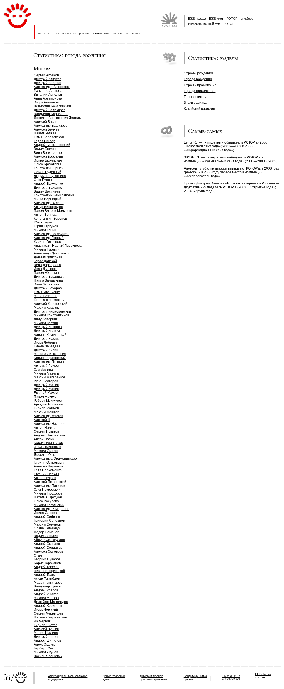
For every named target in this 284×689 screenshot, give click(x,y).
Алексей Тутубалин (199, 168)
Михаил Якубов (46, 652)
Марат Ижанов (45, 296)
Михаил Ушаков (46, 598)
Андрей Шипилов (47, 641)
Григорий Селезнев (49, 520)
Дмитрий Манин (46, 389)
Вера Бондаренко (48, 153)
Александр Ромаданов (51, 509)
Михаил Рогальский (49, 505)
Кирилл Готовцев (47, 242)
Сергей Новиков (46, 431)
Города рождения (198, 79)
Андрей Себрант (47, 517)
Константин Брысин (49, 168)
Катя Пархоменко (48, 470)
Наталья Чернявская (50, 617)
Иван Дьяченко (45, 269)
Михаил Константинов (51, 315)
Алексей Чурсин (46, 629)
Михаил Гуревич (46, 249)
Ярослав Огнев (45, 455)
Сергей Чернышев (48, 613)
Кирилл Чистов (45, 625)
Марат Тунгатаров (48, 582)
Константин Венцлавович (54, 195)
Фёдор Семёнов (46, 532)
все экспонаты (65, 33)
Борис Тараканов (47, 563)
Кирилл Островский (49, 462)
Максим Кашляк (46, 308)
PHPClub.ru (263, 674)
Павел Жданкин (46, 273)
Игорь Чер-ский (46, 610)
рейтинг (84, 33)
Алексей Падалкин (48, 466)
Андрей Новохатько (49, 435)
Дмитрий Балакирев (49, 110)
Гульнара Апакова (48, 91)
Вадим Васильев (47, 191)
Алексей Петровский (50, 482)
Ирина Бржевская (48, 160)
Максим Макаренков (49, 377)
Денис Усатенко (114, 676)
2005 (249, 146)
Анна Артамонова (48, 98)
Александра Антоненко (52, 87)
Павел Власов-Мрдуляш (53, 211)
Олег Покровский (47, 490)
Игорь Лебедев (45, 342)
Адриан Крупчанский (50, 335)
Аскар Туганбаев (47, 579)
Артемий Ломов (46, 366)
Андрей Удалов (46, 590)
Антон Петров (45, 478)
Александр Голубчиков (51, 234)
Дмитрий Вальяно (48, 187)
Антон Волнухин (47, 215)
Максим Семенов (47, 524)
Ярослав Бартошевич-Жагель (57, 118)
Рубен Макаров (46, 381)
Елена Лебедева (47, 346)
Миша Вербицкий (47, 199)
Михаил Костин (46, 323)
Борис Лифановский (50, 358)
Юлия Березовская (49, 137)
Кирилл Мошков (46, 408)
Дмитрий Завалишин (50, 277)
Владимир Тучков (47, 586)
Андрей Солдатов (48, 548)
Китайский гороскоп (199, 109)
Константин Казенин (50, 300)
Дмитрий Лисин (46, 350)
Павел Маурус (45, 397)
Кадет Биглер (44, 141)
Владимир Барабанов (51, 114)
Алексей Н (42, 420)
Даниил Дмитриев (48, 257)
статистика (101, 33)
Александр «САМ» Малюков (67, 676)
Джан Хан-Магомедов (51, 602)
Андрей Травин (46, 575)
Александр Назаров (49, 424)
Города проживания (199, 91)
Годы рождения (196, 97)
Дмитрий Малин (46, 385)
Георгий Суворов (47, 559)
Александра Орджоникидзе (55, 459)
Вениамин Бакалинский (52, 106)
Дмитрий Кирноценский (52, 311)
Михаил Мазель (46, 373)
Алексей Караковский (50, 304)
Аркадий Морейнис (49, 404)
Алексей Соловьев (48, 551)
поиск (136, 33)
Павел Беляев (45, 133)
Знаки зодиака (195, 103)
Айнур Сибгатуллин (49, 540)
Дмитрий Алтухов (47, 79)
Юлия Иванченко (47, 292)
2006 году (211, 172)
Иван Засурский (46, 284)
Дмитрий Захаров (48, 288)
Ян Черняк (42, 621)
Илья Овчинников (47, 447)
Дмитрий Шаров (46, 637)
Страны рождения (198, 73)
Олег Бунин (43, 180)
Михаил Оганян (46, 451)
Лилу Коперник (45, 319)
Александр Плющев (49, 486)
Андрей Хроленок (48, 606)
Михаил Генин (45, 230)
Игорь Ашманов (46, 102)
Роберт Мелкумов (48, 400)
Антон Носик (44, 439)
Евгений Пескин (46, 474)
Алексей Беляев (46, 129)
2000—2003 (255, 161)
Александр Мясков (48, 416)
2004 (188, 191)
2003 (242, 187)
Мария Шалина (46, 633)
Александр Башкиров (50, 126)
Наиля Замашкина (48, 280)
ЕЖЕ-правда (197, 18)
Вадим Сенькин (46, 536)
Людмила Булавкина (50, 176)
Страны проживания (200, 85)
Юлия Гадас (43, 222)
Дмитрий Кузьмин (48, 338)
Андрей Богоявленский (52, 145)
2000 (263, 142)
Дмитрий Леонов (151, 676)
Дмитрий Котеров (48, 327)
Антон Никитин (46, 428)
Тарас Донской (45, 261)
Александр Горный (49, 238)
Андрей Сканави (47, 544)
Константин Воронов (50, 218)
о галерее (45, 33)
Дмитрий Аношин (47, 83)
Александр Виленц (49, 203)
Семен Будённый (47, 172)
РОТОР (232, 18)
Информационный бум (204, 23)
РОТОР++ (231, 23)
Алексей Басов (45, 122)
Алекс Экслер (44, 644)
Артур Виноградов (48, 207)
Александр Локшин (49, 362)
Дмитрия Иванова (210, 183)
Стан (38, 555)
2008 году (271, 168)
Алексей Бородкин (48, 156)
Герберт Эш (43, 648)
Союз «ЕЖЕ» (231, 676)
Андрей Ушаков (46, 594)
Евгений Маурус (46, 393)
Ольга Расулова (46, 501)
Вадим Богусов (45, 149)
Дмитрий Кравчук (47, 331)
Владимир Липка (195, 676)
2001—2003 (231, 146)
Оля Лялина (43, 369)
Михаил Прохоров (48, 493)
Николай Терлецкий (49, 571)
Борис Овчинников (48, 443)
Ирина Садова (45, 513)
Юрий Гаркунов (46, 226)
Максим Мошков (46, 412)
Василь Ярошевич (48, 656)
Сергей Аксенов (46, 75)
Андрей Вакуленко (48, 184)
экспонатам (120, 33)
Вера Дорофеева (47, 265)
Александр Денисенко (51, 253)
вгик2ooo (247, 18)
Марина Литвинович (50, 354)
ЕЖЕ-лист (216, 18)
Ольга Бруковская (48, 164)
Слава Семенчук (47, 528)
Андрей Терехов (46, 567)
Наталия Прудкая (48, 497)
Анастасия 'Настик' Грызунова (58, 246)
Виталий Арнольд (48, 95)
